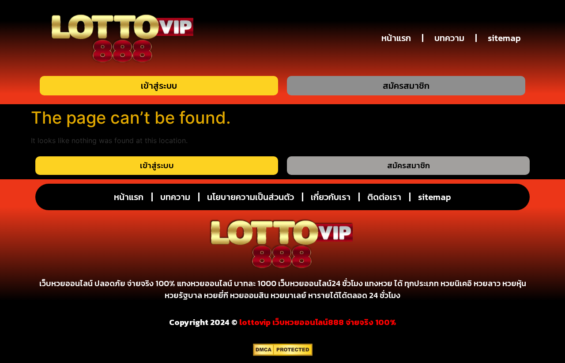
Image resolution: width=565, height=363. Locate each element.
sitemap (504, 38)
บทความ (449, 38)
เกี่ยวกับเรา (330, 197)
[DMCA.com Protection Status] (283, 353)
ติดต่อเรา (384, 197)
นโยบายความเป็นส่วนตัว (250, 197)
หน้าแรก (396, 38)
